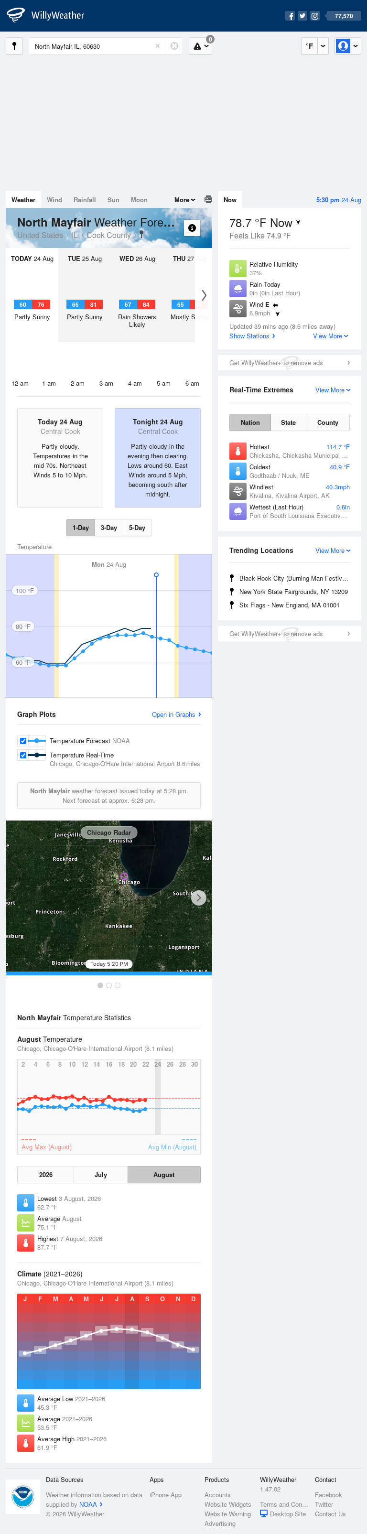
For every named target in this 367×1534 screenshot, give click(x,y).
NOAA (88, 1504)
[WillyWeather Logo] (51, 16)
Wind (54, 199)
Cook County (108, 234)
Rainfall (85, 199)
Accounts (218, 1494)
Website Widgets (228, 1504)
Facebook (328, 1494)
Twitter (324, 1504)
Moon (139, 199)
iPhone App (166, 1494)
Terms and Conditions (284, 1504)
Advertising (220, 1523)
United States (40, 234)
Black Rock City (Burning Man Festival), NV (296, 578)
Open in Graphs (173, 714)
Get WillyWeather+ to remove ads (276, 362)
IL (75, 234)
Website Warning (228, 1513)
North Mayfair (141, 234)
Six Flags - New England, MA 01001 (289, 604)
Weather (23, 199)
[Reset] (158, 46)
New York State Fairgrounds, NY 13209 (293, 591)
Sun (113, 199)
